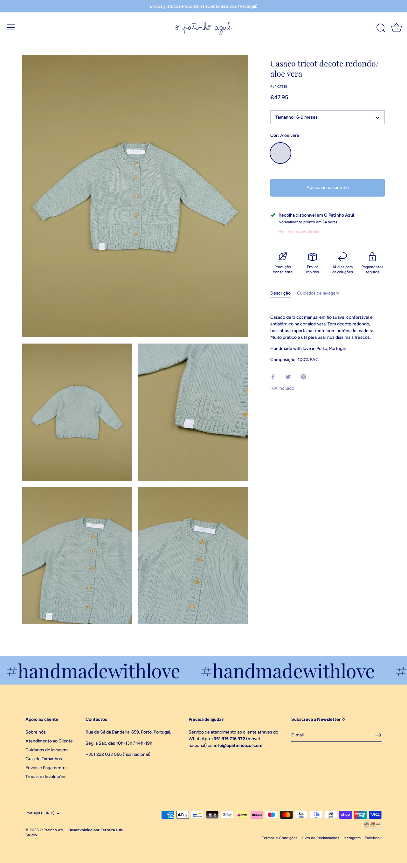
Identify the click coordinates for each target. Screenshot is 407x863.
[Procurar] (381, 28)
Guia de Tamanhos (43, 759)
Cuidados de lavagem (318, 293)
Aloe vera (280, 153)
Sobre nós (35, 732)
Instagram (352, 838)
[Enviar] (378, 735)
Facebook (373, 838)
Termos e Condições (280, 838)
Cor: (284, 135)
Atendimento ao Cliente (49, 741)
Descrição (280, 293)
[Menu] (11, 27)
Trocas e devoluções (45, 776)
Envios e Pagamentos (46, 767)
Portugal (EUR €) (39, 813)
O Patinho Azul (53, 830)
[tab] (283, 293)
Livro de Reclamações (320, 838)
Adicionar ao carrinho (328, 187)
